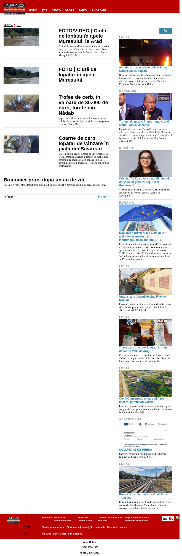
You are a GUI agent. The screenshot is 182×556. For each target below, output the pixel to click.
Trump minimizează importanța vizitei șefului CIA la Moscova (144, 123)
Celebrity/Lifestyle (117, 527)
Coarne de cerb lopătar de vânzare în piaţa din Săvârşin (84, 143)
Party (83, 10)
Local (124, 36)
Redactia (47, 517)
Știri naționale (97, 527)
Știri (27, 527)
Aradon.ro (31, 517)
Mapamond (128, 91)
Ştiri (44, 10)
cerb (19, 25)
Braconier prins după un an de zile (45, 179)
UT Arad (46, 533)
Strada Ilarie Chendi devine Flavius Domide (142, 298)
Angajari (99, 10)
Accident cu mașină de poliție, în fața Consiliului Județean (143, 69)
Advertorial (130, 419)
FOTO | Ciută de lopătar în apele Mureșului (78, 75)
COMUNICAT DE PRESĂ (135, 449)
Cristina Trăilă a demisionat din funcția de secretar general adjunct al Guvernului (144, 182)
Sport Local (59, 533)
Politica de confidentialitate (62, 519)
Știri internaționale (77, 527)
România (126, 148)
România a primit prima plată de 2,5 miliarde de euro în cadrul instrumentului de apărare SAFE (142, 236)
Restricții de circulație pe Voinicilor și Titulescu (143, 496)
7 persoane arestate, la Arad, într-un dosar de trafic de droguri (143, 349)
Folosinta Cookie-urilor (85, 519)
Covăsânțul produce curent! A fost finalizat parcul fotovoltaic (142, 400)
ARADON (8, 25)
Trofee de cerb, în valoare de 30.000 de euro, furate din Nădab (83, 105)
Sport (69, 10)
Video (56, 10)
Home (33, 10)
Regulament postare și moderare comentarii (137, 519)
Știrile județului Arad (53, 527)
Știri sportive (75, 533)
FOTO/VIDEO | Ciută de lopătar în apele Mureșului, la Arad (82, 36)
